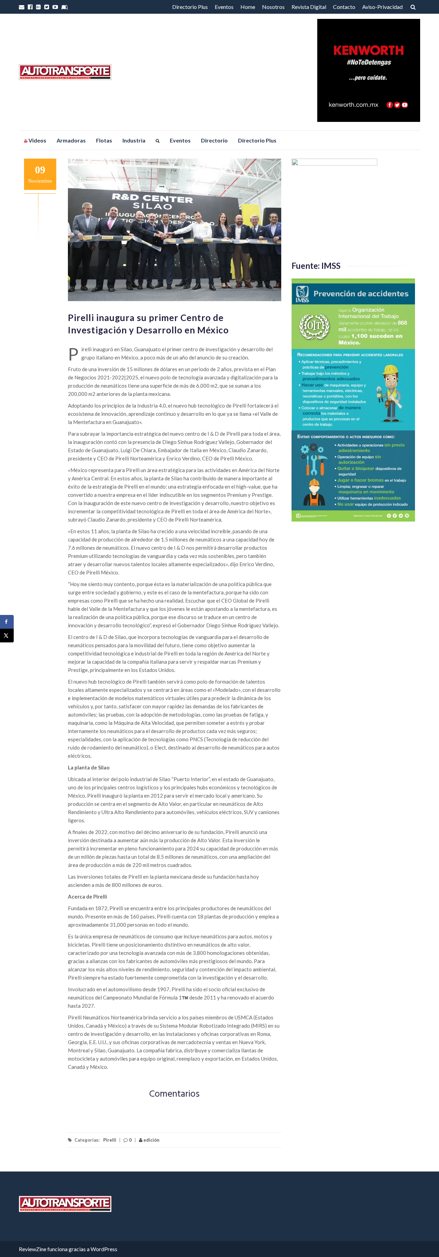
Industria (133, 140)
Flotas (104, 140)
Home (247, 6)
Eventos (224, 6)
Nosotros (273, 6)
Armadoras (71, 140)
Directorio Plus (190, 6)
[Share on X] (7, 635)
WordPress (104, 1249)
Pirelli (109, 1140)
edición (150, 1140)
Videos (36, 140)
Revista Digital (309, 6)
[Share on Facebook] (7, 622)
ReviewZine (32, 1249)
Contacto (344, 6)
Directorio (214, 140)
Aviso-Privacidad (382, 6)
